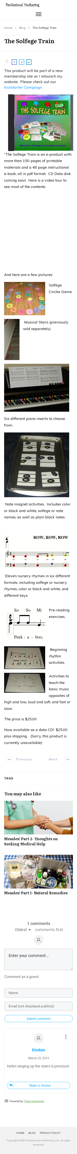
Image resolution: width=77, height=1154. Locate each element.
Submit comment (38, 1019)
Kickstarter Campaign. (23, 87)
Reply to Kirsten (40, 1085)
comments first (49, 929)
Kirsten (38, 1049)
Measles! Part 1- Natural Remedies (38, 877)
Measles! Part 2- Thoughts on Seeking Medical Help (38, 825)
